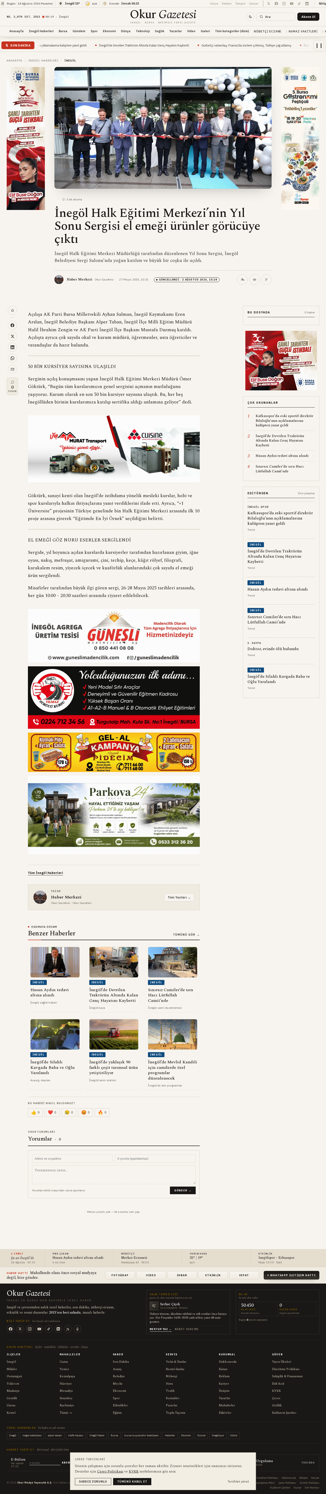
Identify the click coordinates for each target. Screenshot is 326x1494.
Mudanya (13, 1390)
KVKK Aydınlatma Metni (261, 1482)
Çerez (276, 1398)
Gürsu (11, 1405)
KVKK (276, 1390)
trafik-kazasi (75, 1435)
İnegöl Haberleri (41, 31)
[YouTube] (39, 1329)
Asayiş (117, 1369)
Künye (214, 3)
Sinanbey (66, 1398)
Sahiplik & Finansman (287, 1376)
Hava (169, 1383)
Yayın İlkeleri (281, 1361)
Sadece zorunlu (93, 1481)
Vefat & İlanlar (176, 1361)
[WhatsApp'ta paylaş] (12, 358)
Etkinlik (213, 1275)
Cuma (64, 1361)
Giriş (322, 3)
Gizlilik (277, 1405)
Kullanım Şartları (284, 1412)
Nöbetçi (171, 1376)
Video (191, 31)
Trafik (170, 1390)
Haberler (170, 1435)
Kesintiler (172, 1398)
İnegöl (11, 1361)
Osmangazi (14, 1376)
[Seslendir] (254, 279)
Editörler (225, 1412)
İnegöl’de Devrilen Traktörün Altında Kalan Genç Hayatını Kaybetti (65, 45)
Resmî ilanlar (175, 1369)
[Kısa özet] (266, 279)
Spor (94, 31)
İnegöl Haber (97, 1435)
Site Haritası (312, 1487)
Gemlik (12, 1398)
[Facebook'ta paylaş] (12, 325)
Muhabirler (227, 1405)
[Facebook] (10, 1329)
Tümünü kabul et (132, 1481)
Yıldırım (13, 1383)
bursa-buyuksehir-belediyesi (141, 1435)
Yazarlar (175, 31)
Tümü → (66, 1412)
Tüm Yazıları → (179, 897)
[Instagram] (29, 1329)
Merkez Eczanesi (134, 1258)
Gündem (79, 31)
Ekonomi (109, 31)
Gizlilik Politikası (309, 1482)
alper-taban (55, 1435)
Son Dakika (121, 1361)
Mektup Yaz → (161, 1329)
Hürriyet (66, 1383)
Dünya (126, 31)
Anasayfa (16, 31)
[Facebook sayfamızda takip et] (276, 3)
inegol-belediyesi (32, 1435)
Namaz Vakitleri (303, 31)
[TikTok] (49, 1329)
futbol (233, 1435)
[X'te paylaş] (12, 336)
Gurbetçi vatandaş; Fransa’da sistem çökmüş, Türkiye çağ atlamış (168, 45)
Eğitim (117, 1412)
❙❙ (319, 45)
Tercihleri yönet (238, 1481)
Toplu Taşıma (175, 1412)
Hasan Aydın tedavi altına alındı (78, 1258)
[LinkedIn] (58, 1329)
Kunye (297, 1487)
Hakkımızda (228, 1361)
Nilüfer (12, 1369)
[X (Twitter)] (20, 1329)
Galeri (205, 31)
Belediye (119, 1376)
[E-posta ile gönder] (12, 369)
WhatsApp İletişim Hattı (293, 1275)
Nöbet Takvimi (187, 1329)
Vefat (244, 1275)
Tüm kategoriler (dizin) (232, 31)
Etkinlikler (120, 1405)
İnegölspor (218, 1435)
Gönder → (182, 1190)
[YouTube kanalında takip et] (292, 3)
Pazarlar (172, 1405)
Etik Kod (278, 1383)
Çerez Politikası (287, 1482)
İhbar (182, 1275)
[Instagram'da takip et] (284, 3)
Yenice (64, 1369)
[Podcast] (77, 1329)
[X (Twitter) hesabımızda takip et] (269, 3)
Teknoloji (143, 31)
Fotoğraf (120, 1275)
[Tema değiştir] (250, 17)
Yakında (308, 1462)
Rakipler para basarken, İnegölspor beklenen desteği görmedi (267, 45)
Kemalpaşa (67, 1376)
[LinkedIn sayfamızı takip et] (307, 3)
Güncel (201, 1435)
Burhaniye (67, 1405)
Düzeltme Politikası (286, 1369)
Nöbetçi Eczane (267, 31)
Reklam (227, 3)
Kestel (11, 1412)
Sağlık (159, 31)
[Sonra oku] (12, 310)
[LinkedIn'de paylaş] (12, 347)
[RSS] (68, 1329)
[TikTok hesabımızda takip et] (299, 3)
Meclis (117, 1383)
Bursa (63, 31)
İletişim (241, 3)
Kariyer (253, 3)
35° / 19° (196, 1258)
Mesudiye (66, 1390)
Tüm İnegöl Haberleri (45, 873)
